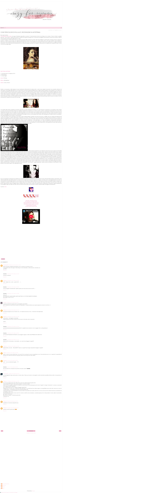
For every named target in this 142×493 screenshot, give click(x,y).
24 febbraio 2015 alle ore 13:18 (13, 273)
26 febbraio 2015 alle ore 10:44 (13, 316)
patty (3, 488)
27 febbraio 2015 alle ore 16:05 (12, 352)
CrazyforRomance (5, 483)
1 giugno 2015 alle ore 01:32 (13, 373)
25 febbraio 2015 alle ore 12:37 (13, 310)
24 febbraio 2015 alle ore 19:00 (12, 302)
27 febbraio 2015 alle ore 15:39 (13, 346)
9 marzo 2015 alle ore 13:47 (12, 367)
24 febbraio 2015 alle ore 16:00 (13, 280)
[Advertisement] (31, 450)
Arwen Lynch (5, 373)
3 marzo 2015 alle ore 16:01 (12, 360)
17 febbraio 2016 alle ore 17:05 (13, 381)
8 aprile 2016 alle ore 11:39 (12, 401)
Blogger (33, 490)
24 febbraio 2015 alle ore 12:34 (15, 265)
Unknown (5, 280)
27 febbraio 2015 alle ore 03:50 (13, 333)
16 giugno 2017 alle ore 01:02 (12, 407)
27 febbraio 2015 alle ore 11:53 (13, 339)
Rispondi (4, 270)
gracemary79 (5, 265)
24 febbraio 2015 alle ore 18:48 (13, 293)
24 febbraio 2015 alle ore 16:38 (13, 286)
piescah (4, 302)
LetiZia (4, 352)
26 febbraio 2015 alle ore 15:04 (13, 326)
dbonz (3, 486)
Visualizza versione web (31, 433)
